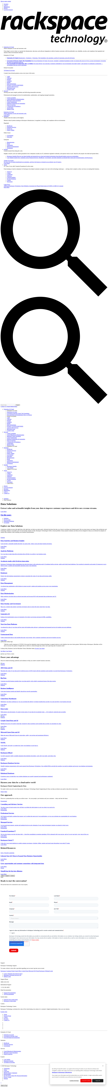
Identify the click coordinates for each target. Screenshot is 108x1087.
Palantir (9, 79)
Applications (10, 107)
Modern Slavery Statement (10, 1073)
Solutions (6, 498)
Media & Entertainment (13, 146)
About (5, 165)
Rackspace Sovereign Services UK (12, 975)
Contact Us (4, 406)
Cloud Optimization (12, 102)
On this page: (6, 515)
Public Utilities (10, 130)
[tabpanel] (54, 919)
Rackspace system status (10, 1001)
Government (10, 135)
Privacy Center (7, 1077)
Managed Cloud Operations (14, 100)
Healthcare (9, 125)
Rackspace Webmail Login (46, 971)
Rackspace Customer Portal (8, 971)
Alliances (9, 176)
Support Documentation (10, 992)
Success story (7, 519)
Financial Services (11, 127)
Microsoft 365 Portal (34, 971)
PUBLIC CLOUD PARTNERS (15, 85)
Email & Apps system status (11, 999)
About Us (9, 171)
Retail (8, 143)
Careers (9, 180)
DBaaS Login (7, 976)
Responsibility (7, 1074)
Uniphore (9, 81)
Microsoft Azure (11, 88)
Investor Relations (11, 178)
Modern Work (10, 109)
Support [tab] (7, 875)
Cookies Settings (74, 1080)
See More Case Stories (6, 651)
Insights (6, 149)
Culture (9, 173)
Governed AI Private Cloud (11, 1036)
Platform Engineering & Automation (16, 103)
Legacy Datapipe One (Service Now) (13, 973)
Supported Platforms (9, 521)
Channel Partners (11, 177)
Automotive (10, 145)
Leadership (9, 174)
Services (6, 91)
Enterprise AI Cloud (9, 47)
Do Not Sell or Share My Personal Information (15, 1075)
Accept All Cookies (86, 1080)
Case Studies (50, 157)
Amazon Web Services (12, 86)
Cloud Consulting (11, 97)
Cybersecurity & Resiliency (14, 106)
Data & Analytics (11, 105)
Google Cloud (10, 89)
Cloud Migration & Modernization (15, 99)
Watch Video (4, 791)
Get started (6, 522)
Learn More (4, 511)
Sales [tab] (2, 875)
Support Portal (7, 1016)
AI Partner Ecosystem (9, 70)
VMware (9, 78)
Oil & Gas (9, 128)
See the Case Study (40, 648)
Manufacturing (10, 142)
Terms (5, 1070)
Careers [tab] (12, 875)
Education (9, 137)
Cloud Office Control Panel (22, 971)
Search (17, 405)
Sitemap (6, 1078)
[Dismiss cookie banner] (102, 1066)
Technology (10, 148)
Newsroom (9, 181)
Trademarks (7, 1068)
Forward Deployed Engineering (12, 1037)
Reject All (98, 1080)
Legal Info (6, 1071)
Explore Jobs (4, 1011)
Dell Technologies (11, 83)
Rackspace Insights (43, 156)
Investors (6, 1018)
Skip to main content (6, 1)
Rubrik (8, 82)
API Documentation (9, 994)
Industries (6, 116)
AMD (8, 76)
